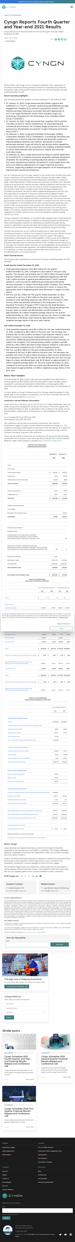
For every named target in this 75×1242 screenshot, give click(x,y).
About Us (5, 1171)
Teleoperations (42, 1155)
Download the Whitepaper (15, 986)
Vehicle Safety (6, 1155)
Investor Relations (7, 1189)
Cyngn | (6, 38)
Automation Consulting (45, 1162)
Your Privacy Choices (42, 1234)
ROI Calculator (42, 1178)
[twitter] (60, 1234)
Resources (41, 1167)
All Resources (42, 1175)
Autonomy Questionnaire (45, 1182)
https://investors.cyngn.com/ (49, 441)
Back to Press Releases (13, 15)
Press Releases (10, 41)
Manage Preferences (63, 623)
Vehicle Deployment (8, 1151)
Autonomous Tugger (8, 1147)
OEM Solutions (42, 1158)
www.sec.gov (30, 397)
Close (61, 628)
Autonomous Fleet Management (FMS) (50, 1151)
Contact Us (5, 1178)
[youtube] (65, 1234)
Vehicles (5, 1143)
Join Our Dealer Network (45, 1147)
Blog (39, 1171)
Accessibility (31, 1234)
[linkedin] (70, 1234)
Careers (4, 1175)
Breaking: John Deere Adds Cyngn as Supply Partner (36, 2)
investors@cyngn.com (17, 891)
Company (5, 1167)
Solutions (41, 1143)
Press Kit (5, 1186)
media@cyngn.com (50, 891)
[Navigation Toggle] (70, 7)
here (61, 425)
